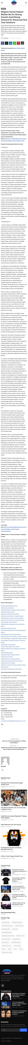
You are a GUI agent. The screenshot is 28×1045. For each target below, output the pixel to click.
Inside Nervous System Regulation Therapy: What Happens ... (14, 817)
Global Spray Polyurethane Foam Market (11, 669)
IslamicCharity (17, 945)
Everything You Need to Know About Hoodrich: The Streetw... (19, 896)
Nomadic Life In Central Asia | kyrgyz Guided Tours (12, 783)
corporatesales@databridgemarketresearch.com (13, 721)
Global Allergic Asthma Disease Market (11, 634)
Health (9, 949)
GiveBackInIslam (20, 935)
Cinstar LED (14, 891)
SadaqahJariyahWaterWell (8, 935)
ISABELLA (3, 811)
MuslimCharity (5, 942)
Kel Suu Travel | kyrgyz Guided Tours (12, 856)
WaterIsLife (15, 929)
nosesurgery (14, 1015)
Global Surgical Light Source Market (10, 646)
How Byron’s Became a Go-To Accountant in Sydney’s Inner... (13, 808)
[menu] (2, 2)
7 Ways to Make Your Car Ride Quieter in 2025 (18, 903)
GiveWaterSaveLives (6, 945)
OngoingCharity (5, 922)
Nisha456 (3, 766)
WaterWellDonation (16, 942)
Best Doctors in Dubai (7, 952)
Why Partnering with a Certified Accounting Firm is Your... (19, 871)
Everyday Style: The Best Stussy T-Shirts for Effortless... (18, 879)
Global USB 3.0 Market (7, 657)
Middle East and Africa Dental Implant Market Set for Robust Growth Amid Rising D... (14, 748)
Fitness (21, 949)
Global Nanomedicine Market (8, 628)
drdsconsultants (15, 874)
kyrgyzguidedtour (4, 786)
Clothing (14, 899)
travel (15, 949)
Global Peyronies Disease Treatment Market (12, 616)
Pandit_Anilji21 (4, 851)
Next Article (13, 745)
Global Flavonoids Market (7, 608)
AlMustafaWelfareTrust (7, 925)
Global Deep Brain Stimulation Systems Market (13, 610)
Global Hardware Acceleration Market (10, 659)
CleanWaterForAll (19, 925)
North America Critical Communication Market (12, 620)
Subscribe (23, 1030)
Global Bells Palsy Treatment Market (10, 654)
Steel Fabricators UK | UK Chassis (11, 824)
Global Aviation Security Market (9, 622)
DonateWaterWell (6, 939)
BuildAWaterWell (6, 929)
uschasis (2, 826)
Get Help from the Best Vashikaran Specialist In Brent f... (11, 848)
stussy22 (14, 882)
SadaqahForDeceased (17, 922)
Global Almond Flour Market (8, 663)
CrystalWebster (4, 819)
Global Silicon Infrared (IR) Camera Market (12, 661)
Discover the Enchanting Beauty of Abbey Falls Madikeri (14, 741)
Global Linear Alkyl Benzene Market (10, 614)
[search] (26, 2)
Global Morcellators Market (8, 612)
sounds (13, 906)
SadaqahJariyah (16, 939)
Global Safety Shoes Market (8, 644)
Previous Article (15, 739)
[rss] (3, 985)
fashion (3, 949)
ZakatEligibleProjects (6, 932)
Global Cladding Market (7, 652)
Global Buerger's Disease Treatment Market (12, 618)
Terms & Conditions (6, 1041)
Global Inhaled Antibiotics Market (9, 606)
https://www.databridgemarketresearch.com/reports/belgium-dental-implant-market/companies (14, 529)
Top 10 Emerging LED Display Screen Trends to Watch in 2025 (18, 888)
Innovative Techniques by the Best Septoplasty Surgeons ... (19, 1012)
